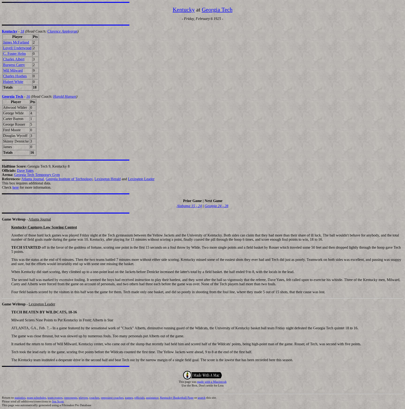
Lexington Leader (141, 179)
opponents (70, 397)
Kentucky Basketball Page (177, 397)
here (15, 187)
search (202, 397)
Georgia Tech (217, 10)
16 (28, 96)
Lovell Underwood (17, 48)
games (129, 397)
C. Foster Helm (14, 54)
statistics (20, 397)
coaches (94, 397)
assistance (152, 397)
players (83, 397)
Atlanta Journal (32, 179)
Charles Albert (13, 59)
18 (22, 31)
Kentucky (184, 10)
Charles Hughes (15, 76)
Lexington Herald (107, 179)
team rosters (55, 397)
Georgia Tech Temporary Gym (37, 175)
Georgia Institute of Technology (69, 179)
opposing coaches (112, 397)
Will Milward (13, 70)
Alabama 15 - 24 (189, 206)
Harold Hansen (64, 96)
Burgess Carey (14, 65)
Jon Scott (58, 401)
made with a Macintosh (212, 381)
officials (139, 397)
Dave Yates (25, 171)
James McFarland (16, 42)
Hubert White (13, 82)
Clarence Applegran (62, 31)
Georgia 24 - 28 (216, 206)
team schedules (36, 397)
